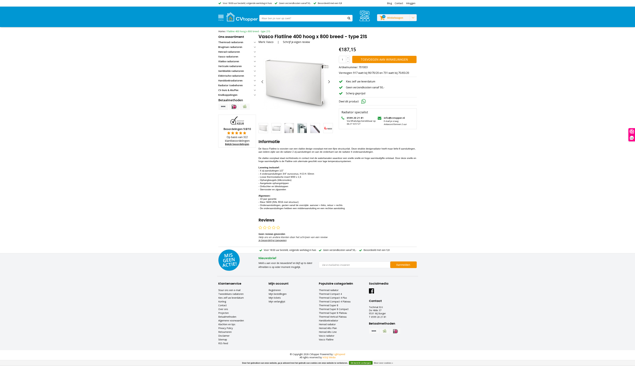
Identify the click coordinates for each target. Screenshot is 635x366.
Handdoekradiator (328, 320)
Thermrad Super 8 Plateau (333, 312)
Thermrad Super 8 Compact (334, 309)
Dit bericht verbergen (361, 363)
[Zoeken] (349, 18)
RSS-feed (223, 343)
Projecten (223, 312)
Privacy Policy (225, 328)
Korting (222, 301)
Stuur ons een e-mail (229, 290)
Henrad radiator (327, 324)
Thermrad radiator (329, 290)
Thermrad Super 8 (328, 305)
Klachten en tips (226, 324)
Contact (222, 305)
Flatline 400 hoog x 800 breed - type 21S (248, 31)
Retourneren (225, 331)
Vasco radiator (326, 335)
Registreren (275, 290)
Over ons (223, 309)
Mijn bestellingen (278, 293)
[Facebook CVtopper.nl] (371, 292)
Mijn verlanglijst (277, 301)
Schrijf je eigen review (296, 42)
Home (221, 31)
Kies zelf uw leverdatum (231, 297)
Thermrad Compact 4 (330, 293)
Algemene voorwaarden (231, 320)
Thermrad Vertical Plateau (333, 316)
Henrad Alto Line (328, 331)
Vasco (270, 42)
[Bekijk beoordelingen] (365, 15)
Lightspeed (339, 354)
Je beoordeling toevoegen (272, 240)
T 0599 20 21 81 (377, 316)
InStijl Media (329, 357)
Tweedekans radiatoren (231, 293)
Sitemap (222, 339)
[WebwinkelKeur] (237, 120)
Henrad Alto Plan (328, 328)
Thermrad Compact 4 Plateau (335, 301)
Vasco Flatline (326, 339)
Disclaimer (224, 335)
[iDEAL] (234, 107)
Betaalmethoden (227, 316)
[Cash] (245, 107)
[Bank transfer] (223, 107)
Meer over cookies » (383, 363)
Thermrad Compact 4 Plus (333, 297)
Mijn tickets (275, 297)
